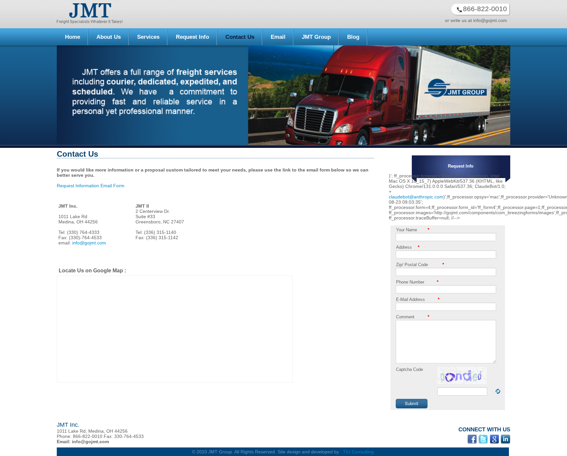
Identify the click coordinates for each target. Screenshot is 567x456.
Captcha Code (409, 369)
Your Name (406, 229)
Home (72, 37)
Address (404, 247)
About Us (108, 37)
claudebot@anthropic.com (416, 196)
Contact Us (239, 37)
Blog (353, 37)
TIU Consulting (358, 451)
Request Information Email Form (90, 185)
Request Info (192, 37)
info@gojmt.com (89, 242)
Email (278, 37)
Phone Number (410, 282)
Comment (405, 316)
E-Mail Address (410, 299)
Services (148, 37)
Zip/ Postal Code (412, 264)
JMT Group (316, 37)
